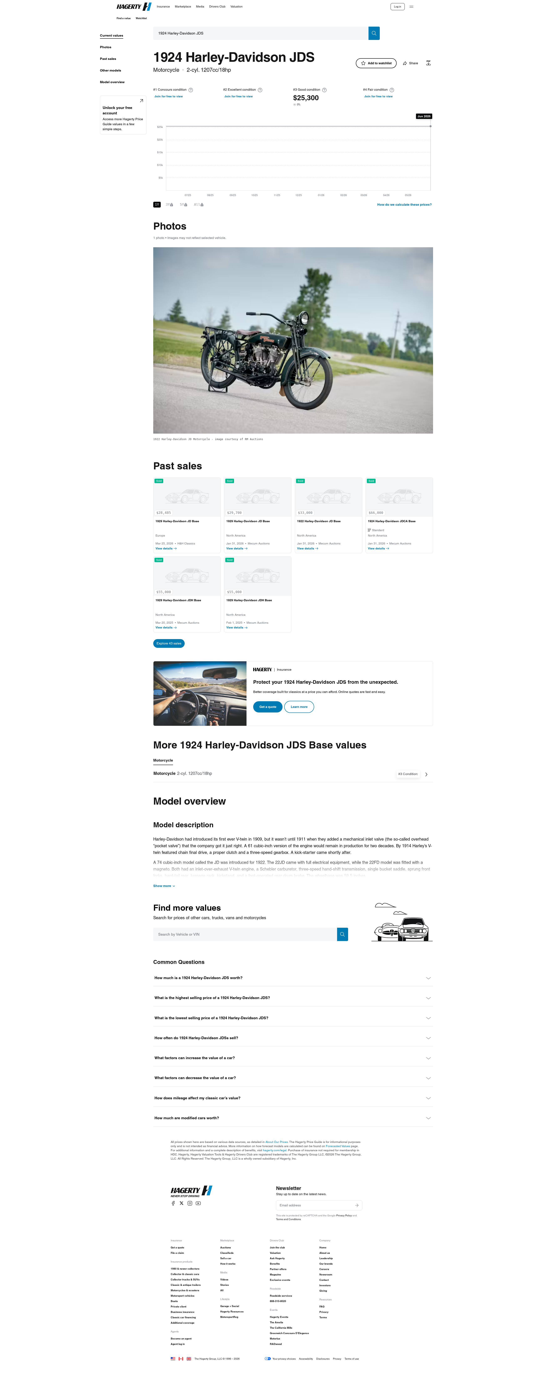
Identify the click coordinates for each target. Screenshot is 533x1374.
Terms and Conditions (288, 1219)
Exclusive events (280, 1280)
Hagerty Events (279, 1317)
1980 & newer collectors (185, 1268)
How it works (227, 1263)
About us (324, 1253)
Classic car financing (183, 1317)
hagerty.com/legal (274, 1150)
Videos (224, 1279)
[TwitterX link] (181, 1203)
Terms (323, 1317)
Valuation (275, 1253)
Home (322, 1247)
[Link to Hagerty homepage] (191, 1191)
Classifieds (227, 1253)
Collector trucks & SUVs (185, 1279)
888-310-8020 (278, 1301)
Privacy (324, 1312)
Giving (323, 1290)
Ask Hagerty (277, 1258)
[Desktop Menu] (411, 6)
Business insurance (182, 1312)
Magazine (275, 1274)
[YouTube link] (198, 1203)
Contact (324, 1280)
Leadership (326, 1258)
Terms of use (352, 1358)
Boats (174, 1301)
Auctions (225, 1247)
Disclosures (323, 1358)
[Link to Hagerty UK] (189, 1358)
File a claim (177, 1253)
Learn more (299, 707)
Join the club (277, 1247)
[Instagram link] (190, 1203)
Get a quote (267, 707)
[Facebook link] (173, 1203)
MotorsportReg (229, 1317)
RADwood (276, 1344)
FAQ (321, 1306)
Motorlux (275, 1338)
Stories (224, 1285)
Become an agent (181, 1338)
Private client (178, 1306)
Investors (325, 1285)
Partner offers (278, 1269)
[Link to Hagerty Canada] (181, 1358)
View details (164, 548)
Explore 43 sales (169, 643)
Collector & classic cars (185, 1274)
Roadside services (281, 1295)
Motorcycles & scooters (185, 1290)
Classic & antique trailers (186, 1285)
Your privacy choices (284, 1358)
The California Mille (281, 1327)
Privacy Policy (344, 1215)
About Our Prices (276, 1142)
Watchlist (141, 18)
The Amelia (276, 1322)
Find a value (124, 18)
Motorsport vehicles (182, 1295)
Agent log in (178, 1344)
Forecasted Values (338, 1146)
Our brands (326, 1263)
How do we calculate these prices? (404, 204)
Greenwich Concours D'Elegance (289, 1333)
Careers (324, 1269)
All (221, 1290)
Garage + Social (229, 1306)
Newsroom (325, 1274)
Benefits (275, 1263)
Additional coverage (182, 1322)
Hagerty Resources (232, 1311)
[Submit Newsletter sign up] (356, 1205)
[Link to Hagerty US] (173, 1358)
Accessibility (306, 1358)
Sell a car (225, 1258)
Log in (397, 6)
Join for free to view (168, 96)
